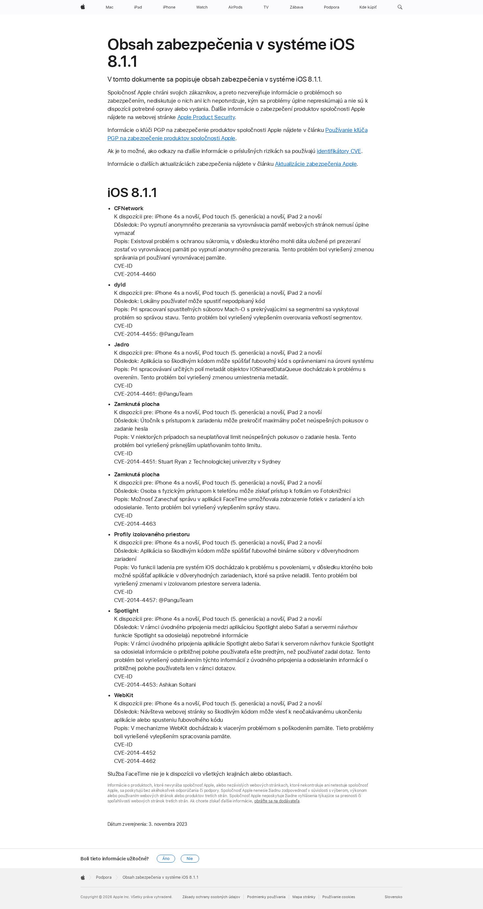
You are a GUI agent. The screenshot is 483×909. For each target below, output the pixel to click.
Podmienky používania (266, 897)
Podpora (104, 877)
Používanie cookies (338, 897)
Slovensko (393, 897)
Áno (166, 858)
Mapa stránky (303, 897)
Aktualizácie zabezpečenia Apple (315, 164)
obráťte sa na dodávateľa (277, 801)
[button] (400, 7)
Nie (190, 858)
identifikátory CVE (339, 151)
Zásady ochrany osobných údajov (211, 897)
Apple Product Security (206, 117)
